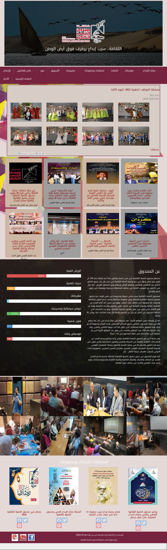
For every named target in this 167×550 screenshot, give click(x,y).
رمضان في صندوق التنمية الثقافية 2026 (24, 513)
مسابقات (154, 149)
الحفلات (114, 70)
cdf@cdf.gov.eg (83, 535)
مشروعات (71, 70)
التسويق (55, 70)
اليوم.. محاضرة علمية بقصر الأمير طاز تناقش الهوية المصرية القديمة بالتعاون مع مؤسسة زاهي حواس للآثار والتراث (100, 195)
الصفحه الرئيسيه (23, 79)
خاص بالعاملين (24, 70)
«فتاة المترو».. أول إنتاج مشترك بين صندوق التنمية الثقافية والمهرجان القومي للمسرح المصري (62, 245)
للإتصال (7, 70)
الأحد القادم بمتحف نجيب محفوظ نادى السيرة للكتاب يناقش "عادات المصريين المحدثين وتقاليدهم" (139, 194)
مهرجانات (129, 70)
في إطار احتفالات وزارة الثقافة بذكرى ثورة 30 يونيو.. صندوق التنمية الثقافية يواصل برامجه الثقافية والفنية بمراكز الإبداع (23, 195)
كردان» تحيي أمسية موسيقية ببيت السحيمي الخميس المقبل (139, 243)
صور (42, 70)
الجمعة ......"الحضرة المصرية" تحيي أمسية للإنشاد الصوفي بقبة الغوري (101, 243)
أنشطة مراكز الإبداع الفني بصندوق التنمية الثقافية (63, 513)
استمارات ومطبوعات (94, 70)
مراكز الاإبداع (149, 70)
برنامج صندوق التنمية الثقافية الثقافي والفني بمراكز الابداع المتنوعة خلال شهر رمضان (142, 515)
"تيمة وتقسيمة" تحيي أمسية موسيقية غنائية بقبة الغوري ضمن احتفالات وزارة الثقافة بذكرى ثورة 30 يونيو (62, 194)
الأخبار (6, 79)
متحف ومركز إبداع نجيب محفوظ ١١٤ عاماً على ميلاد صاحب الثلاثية (103, 513)
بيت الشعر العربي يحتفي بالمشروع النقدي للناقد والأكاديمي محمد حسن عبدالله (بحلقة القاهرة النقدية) (24, 246)
